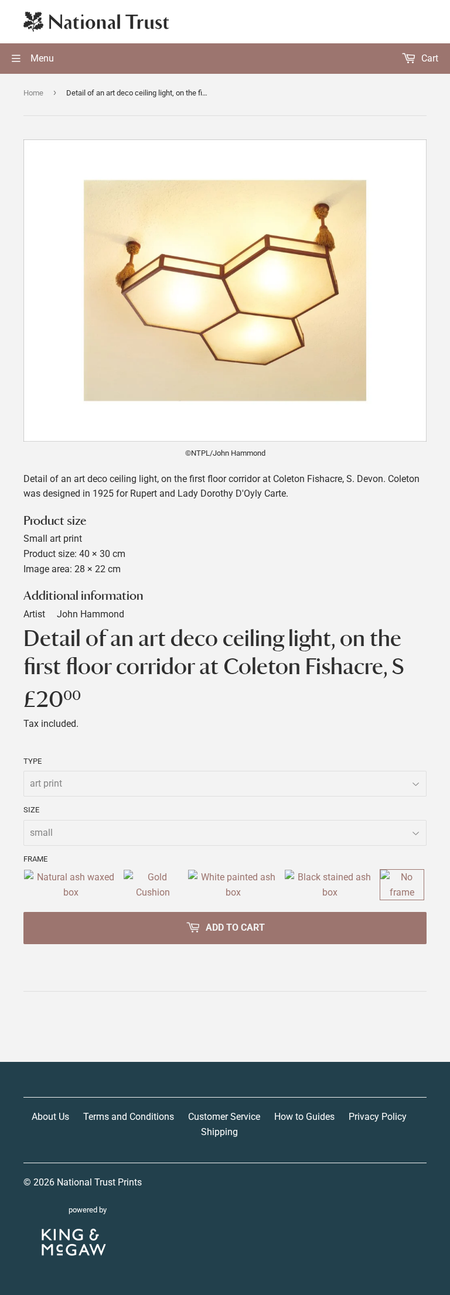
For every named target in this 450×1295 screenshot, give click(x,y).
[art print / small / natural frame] (70, 884)
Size (31, 809)
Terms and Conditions (128, 1116)
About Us (50, 1116)
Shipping (219, 1131)
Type (32, 761)
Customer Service (224, 1116)
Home (33, 92)
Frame (35, 859)
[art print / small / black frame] (330, 884)
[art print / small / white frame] (233, 884)
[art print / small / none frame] (402, 884)
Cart (428, 58)
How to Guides (304, 1116)
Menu (41, 58)
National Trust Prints (99, 1182)
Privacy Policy (378, 1116)
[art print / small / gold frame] (153, 884)
